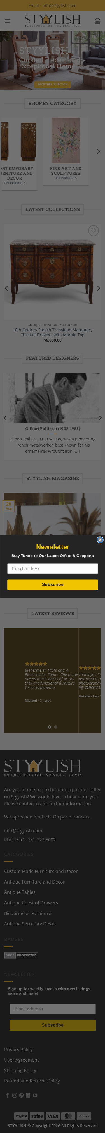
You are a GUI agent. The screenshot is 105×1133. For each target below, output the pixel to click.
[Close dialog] (100, 540)
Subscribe (52, 584)
